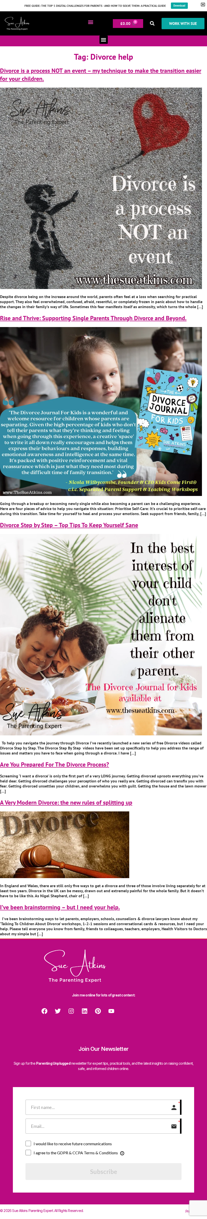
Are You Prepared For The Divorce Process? (54, 764)
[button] (90, 22)
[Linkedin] (85, 1011)
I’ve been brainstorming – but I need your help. (60, 907)
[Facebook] (44, 1011)
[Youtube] (111, 1011)
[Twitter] (58, 1011)
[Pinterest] (98, 1011)
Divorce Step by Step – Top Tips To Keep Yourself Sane (69, 525)
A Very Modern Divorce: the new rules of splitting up (66, 802)
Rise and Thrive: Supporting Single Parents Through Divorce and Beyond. (93, 318)
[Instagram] (71, 1011)
